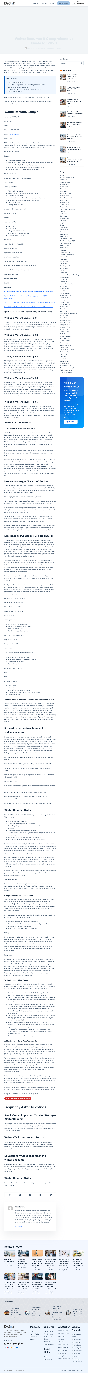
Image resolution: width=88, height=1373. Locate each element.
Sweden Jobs (64, 343)
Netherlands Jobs (65, 293)
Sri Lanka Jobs (64, 338)
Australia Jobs (64, 184)
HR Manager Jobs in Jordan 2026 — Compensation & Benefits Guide (78, 1313)
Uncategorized (64, 361)
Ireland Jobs (64, 257)
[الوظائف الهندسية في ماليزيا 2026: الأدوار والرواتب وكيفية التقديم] (64, 1253)
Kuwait (62, 270)
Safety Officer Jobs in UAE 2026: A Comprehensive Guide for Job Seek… (37, 1313)
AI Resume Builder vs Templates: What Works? (74, 148)
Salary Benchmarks (66, 320)
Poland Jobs (64, 306)
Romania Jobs (64, 318)
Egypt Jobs (63, 223)
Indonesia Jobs (65, 252)
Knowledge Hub (65, 266)
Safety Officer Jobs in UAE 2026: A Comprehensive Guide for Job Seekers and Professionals (57, 1313)
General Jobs (64, 232)
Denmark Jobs (64, 218)
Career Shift (64, 207)
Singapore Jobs (65, 325)
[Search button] (81, 63)
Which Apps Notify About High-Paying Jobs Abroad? (75, 112)
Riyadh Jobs (64, 316)
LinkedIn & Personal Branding (69, 275)
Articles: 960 (18, 1226)
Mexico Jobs (64, 286)
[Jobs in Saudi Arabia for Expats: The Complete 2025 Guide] (7, 1312)
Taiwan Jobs (64, 347)
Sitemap (32, 1339)
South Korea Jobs (65, 336)
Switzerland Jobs (65, 345)
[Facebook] (9, 1195)
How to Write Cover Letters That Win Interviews (73, 76)
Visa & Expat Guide (66, 365)
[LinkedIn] (30, 1195)
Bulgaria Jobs (64, 202)
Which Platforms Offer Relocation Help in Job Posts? (74, 89)
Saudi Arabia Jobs (66, 322)
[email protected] (14, 134)
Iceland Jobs (64, 248)
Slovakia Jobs (64, 329)
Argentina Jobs (65, 182)
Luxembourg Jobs (66, 279)
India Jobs (63, 250)
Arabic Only (50, 48)
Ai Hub (62, 175)
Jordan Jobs (64, 261)
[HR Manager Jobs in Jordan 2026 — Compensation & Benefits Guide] (68, 1312)
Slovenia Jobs (64, 331)
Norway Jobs (64, 300)
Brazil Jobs (63, 200)
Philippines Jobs (65, 304)
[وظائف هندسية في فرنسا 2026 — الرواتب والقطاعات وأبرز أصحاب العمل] (23, 1276)
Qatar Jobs (63, 309)
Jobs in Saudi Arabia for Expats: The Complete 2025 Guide (16, 1313)
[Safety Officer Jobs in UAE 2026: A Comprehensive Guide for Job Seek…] (27, 1312)
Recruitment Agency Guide (68, 313)
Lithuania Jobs (64, 277)
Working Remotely (66, 372)
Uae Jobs (63, 359)
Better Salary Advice (66, 198)
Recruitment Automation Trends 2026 (22, 1261)
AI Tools (44, 3)
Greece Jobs (64, 236)
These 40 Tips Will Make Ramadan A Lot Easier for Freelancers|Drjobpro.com (29, 302)
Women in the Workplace (68, 368)
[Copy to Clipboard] (51, 1195)
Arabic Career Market (67, 177)
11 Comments (59, 48)
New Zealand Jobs (66, 295)
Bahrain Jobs (64, 189)
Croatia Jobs (64, 214)
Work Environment (66, 370)
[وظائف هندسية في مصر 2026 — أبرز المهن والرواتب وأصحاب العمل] (50, 1253)
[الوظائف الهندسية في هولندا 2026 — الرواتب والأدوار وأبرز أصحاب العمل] (37, 1253)
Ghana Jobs (64, 234)
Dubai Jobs (63, 220)
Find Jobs (35, 3)
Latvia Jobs (63, 272)
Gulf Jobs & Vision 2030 (68, 241)
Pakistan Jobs (64, 302)
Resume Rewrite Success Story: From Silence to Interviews (74, 124)
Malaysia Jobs (64, 282)
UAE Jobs (63, 356)
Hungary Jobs (64, 245)
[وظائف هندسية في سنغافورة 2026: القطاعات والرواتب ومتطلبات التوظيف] (37, 1276)
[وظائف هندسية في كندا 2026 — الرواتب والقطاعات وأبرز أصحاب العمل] (78, 1253)
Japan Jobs (63, 259)
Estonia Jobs (64, 227)
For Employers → (80, 3)
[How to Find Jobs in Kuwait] (9, 1253)
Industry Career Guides (67, 254)
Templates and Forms (67, 350)
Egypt (62, 225)
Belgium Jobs (64, 195)
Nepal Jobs (63, 291)
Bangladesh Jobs (65, 193)
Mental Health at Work (67, 284)
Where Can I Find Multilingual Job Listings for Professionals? (74, 159)
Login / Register (63, 3)
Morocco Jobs (64, 288)
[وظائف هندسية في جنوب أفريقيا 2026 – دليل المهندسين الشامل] (50, 1276)
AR (74, 3)
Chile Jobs (63, 211)
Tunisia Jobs (64, 354)
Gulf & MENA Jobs (66, 239)
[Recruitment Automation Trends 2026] (23, 1253)
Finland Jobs (64, 229)
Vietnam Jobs (64, 363)
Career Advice (64, 205)
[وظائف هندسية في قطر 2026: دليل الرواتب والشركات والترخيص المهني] (9, 1276)
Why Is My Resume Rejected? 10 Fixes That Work (74, 101)
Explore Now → (71, 421)
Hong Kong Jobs (65, 243)
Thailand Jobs (64, 352)
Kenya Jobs (63, 263)
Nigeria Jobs (64, 297)
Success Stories (65, 340)
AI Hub (52, 3)
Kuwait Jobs (64, 268)
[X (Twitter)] (20, 1195)
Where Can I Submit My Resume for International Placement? (74, 136)
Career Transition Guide (67, 209)
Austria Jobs (64, 186)
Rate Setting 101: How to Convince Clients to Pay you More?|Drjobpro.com (28, 307)
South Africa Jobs (66, 334)
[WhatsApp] (40, 1195)
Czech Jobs (64, 216)
